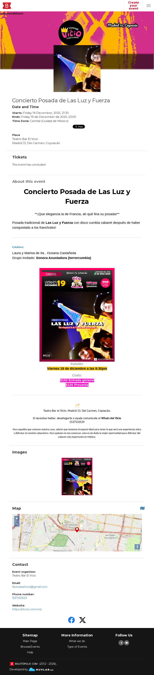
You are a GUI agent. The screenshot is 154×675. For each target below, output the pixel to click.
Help (30, 652)
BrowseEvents (30, 646)
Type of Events (77, 646)
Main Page (30, 641)
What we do (77, 641)
